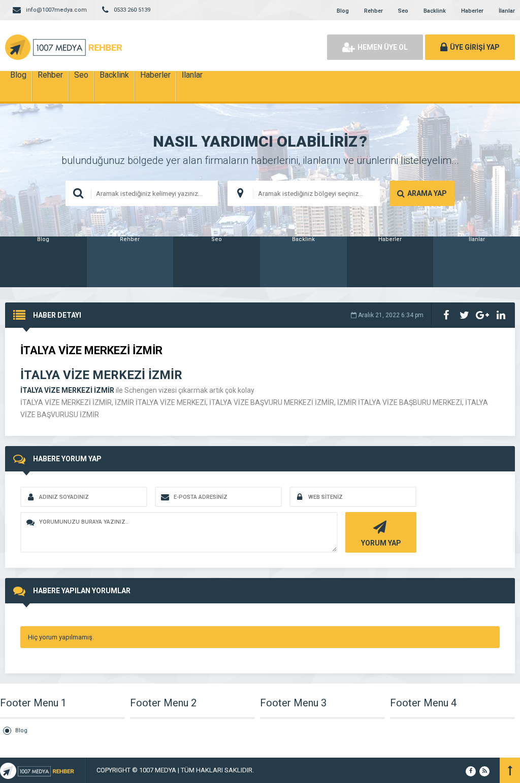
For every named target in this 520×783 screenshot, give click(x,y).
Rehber (373, 11)
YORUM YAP (381, 543)
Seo (403, 11)
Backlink (435, 11)
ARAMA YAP (427, 193)
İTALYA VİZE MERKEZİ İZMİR (67, 390)
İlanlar (507, 11)
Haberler (472, 11)
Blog (343, 11)
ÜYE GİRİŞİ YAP (475, 47)
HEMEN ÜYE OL (383, 47)
